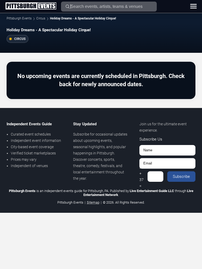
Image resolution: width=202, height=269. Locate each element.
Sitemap (93, 202)
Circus (40, 18)
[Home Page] (30, 6)
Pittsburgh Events (19, 18)
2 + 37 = (141, 176)
